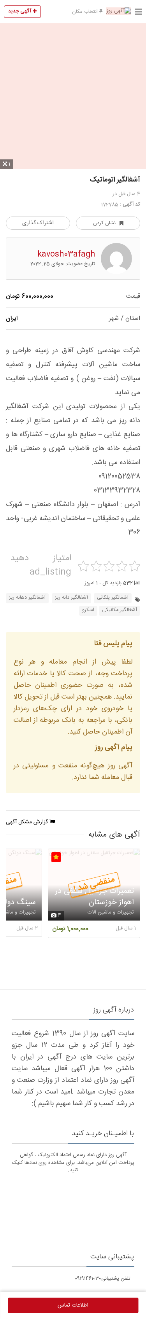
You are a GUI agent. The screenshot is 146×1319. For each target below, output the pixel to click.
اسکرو (88, 610)
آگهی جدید (20, 11)
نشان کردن (104, 223)
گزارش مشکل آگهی (27, 822)
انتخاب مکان (85, 11)
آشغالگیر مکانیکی (119, 610)
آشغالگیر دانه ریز (71, 598)
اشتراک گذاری (38, 223)
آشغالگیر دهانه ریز (27, 598)
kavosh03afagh (66, 254)
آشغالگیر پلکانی (112, 598)
